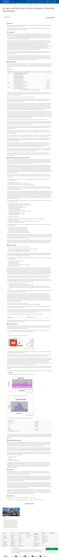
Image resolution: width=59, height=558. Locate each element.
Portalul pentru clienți (44, 539)
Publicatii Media (14, 5)
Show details (45, 556)
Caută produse (44, 538)
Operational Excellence (14, 540)
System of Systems (36, 540)
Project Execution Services (20, 540)
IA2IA (35, 541)
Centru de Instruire (44, 537)
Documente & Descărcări (29, 535)
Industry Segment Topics (37, 538)
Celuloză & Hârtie (5, 545)
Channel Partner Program (44, 542)
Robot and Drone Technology (36, 545)
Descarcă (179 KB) (51, 17)
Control (19, 536)
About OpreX (35, 539)
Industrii (18, 2)
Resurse (10, 5)
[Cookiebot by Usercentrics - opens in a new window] (5, 556)
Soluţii (22, 2)
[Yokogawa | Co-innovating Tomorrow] (6, 2)
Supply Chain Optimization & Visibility (14, 545)
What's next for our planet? (36, 537)
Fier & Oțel (4, 546)
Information (20, 535)
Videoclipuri (27, 537)
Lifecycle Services (20, 541)
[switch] (25, 556)
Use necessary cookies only (52, 551)
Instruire (19, 545)
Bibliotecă (33, 2)
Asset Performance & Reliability (13, 539)
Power (4, 540)
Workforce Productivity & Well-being (14, 535)
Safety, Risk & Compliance (12, 537)
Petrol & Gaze (5, 535)
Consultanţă (20, 538)
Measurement (20, 537)
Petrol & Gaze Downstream (5, 536)
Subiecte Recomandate (40, 2)
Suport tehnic (43, 535)
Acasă (3, 5)
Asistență (47, 2)
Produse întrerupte (20, 546)
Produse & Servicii (27, 2)
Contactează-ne (53, 2)
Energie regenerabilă (6, 541)
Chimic (5, 518)
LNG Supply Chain (5, 538)
